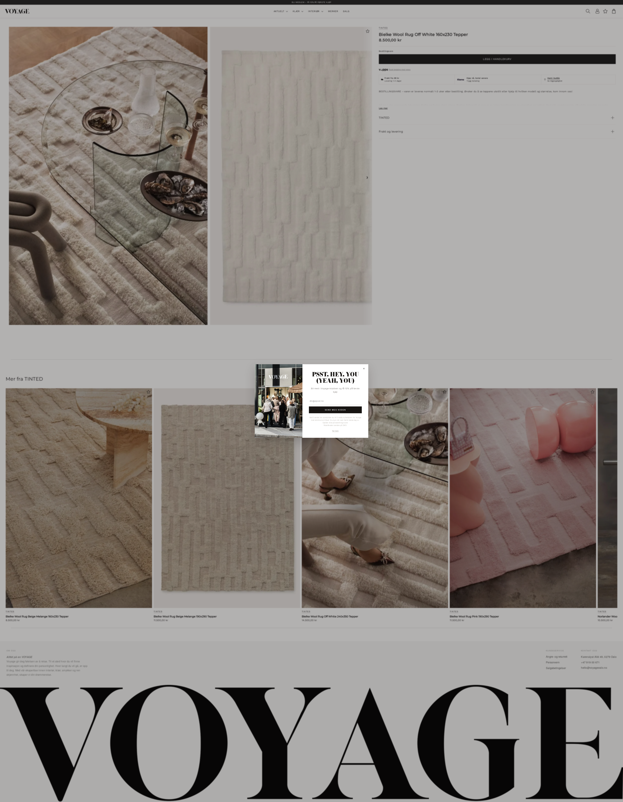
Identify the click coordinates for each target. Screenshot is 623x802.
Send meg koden (335, 410)
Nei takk (335, 431)
